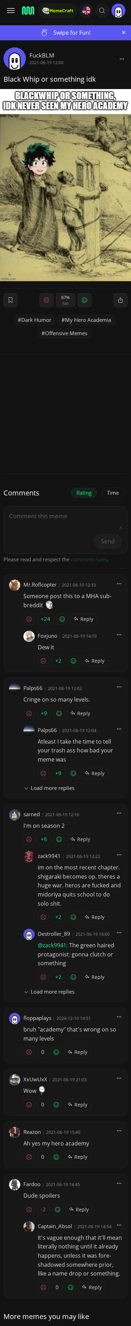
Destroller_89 (54, 933)
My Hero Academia (88, 319)
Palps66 (33, 687)
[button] (102, 11)
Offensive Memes (66, 333)
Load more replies (52, 787)
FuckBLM (41, 55)
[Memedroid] (27, 10)
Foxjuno (47, 635)
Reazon (32, 1131)
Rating (84, 492)
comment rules (89, 559)
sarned (31, 814)
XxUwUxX (35, 1079)
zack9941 (49, 855)
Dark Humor (36, 319)
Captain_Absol (54, 1226)
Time (113, 492)
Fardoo (32, 1184)
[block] (122, 58)
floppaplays (37, 1017)
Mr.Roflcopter (40, 584)
